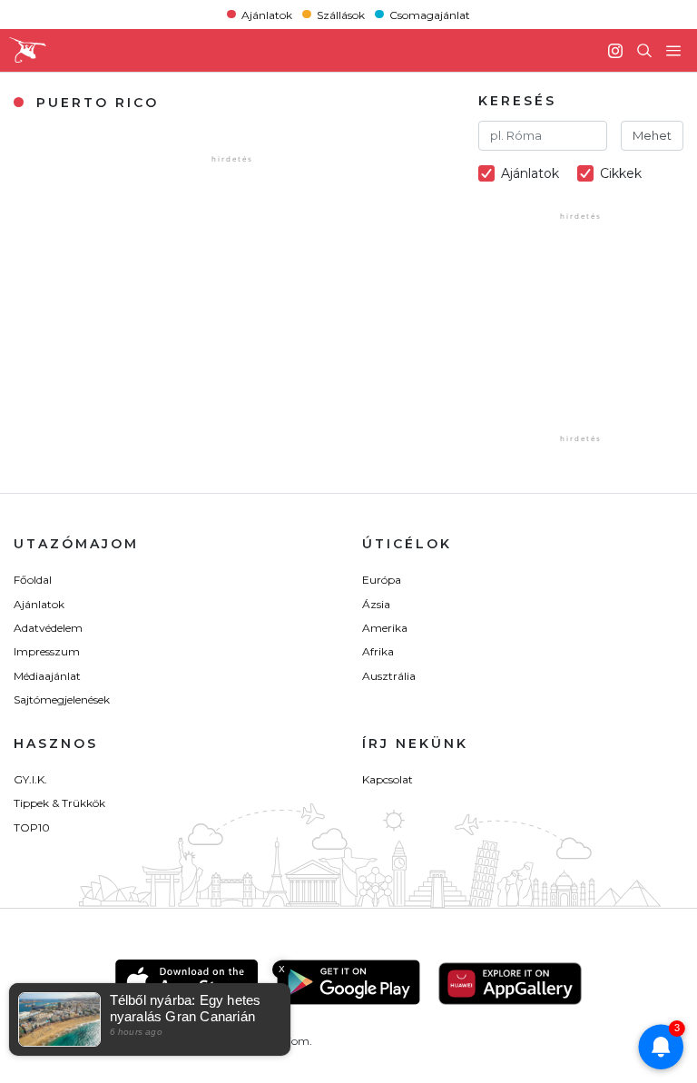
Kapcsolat (387, 779)
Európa (381, 579)
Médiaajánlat (47, 676)
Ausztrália (389, 676)
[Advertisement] (587, 339)
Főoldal (33, 579)
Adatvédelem (48, 628)
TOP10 (32, 827)
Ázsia (376, 604)
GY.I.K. (30, 779)
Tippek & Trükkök (59, 803)
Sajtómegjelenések (62, 699)
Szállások (341, 14)
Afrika (378, 651)
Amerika (384, 628)
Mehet (652, 135)
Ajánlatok (266, 14)
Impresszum (47, 651)
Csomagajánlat (429, 14)
